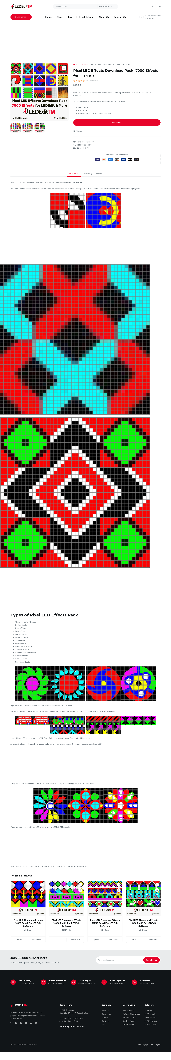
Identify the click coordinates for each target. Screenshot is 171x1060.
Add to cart (117, 122)
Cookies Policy (129, 1018)
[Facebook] (11, 1020)
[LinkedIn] (36, 1020)
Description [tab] (74, 174)
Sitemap (105, 1015)
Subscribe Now (152, 957)
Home (48, 17)
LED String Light (151, 1018)
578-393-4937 (150, 18)
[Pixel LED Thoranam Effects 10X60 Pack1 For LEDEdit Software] (104, 898)
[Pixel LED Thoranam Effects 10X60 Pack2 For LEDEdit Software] (66, 898)
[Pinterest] (31, 1020)
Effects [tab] (99, 174)
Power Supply (150, 1015)
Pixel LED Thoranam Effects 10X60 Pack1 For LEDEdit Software (104, 923)
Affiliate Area (128, 1022)
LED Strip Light (150, 1022)
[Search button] (115, 6)
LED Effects (89, 145)
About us (105, 1008)
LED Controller (150, 1011)
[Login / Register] (148, 6)
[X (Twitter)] (16, 1020)
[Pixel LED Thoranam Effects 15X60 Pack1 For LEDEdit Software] (143, 898)
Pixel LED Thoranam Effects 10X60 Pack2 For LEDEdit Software (66, 923)
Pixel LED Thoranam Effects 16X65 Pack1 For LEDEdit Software (28, 923)
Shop (59, 17)
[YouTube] (26, 1020)
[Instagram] (21, 1020)
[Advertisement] (85, 38)
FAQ (103, 1022)
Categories (21, 17)
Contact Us (119, 17)
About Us (104, 17)
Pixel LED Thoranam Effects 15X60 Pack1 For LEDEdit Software (143, 923)
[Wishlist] (153, 6)
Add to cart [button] (36, 937)
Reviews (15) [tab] (87, 174)
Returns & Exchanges (131, 1011)
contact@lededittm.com (71, 1023)
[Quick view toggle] (42, 890)
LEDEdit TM (84, 148)
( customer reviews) (93, 81)
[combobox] (75, 6)
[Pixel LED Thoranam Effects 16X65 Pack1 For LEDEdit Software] (28, 898)
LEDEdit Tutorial (85, 17)
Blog (69, 17)
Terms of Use (128, 1015)
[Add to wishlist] (42, 885)
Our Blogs (105, 1018)
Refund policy (128, 1008)
